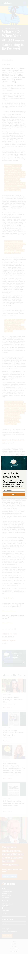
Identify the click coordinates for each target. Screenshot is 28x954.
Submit (14, 494)
